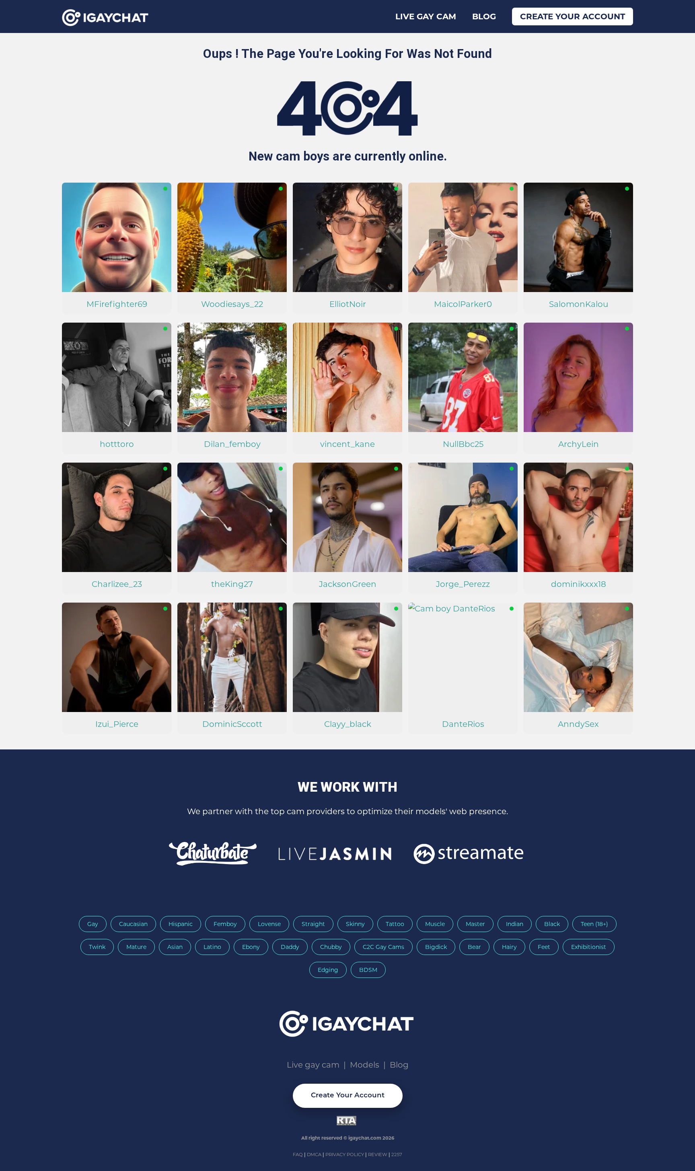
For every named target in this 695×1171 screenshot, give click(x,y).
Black (552, 924)
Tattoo (395, 924)
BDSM (368, 969)
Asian (175, 947)
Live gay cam (425, 16)
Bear (474, 947)
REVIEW (377, 1154)
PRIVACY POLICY (345, 1154)
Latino (212, 947)
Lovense (269, 924)
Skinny (355, 924)
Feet (544, 947)
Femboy (225, 924)
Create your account (572, 16)
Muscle (435, 924)
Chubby (331, 947)
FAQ (298, 1154)
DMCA (315, 1154)
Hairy (509, 947)
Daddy (290, 947)
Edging (328, 969)
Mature (136, 947)
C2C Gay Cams (383, 947)
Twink (97, 947)
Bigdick (436, 947)
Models (364, 1065)
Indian (514, 924)
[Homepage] (347, 1021)
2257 (396, 1154)
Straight (313, 924)
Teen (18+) (594, 924)
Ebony (251, 947)
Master (475, 924)
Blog (484, 16)
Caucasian (133, 924)
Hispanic (181, 924)
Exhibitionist (588, 947)
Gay (92, 924)
